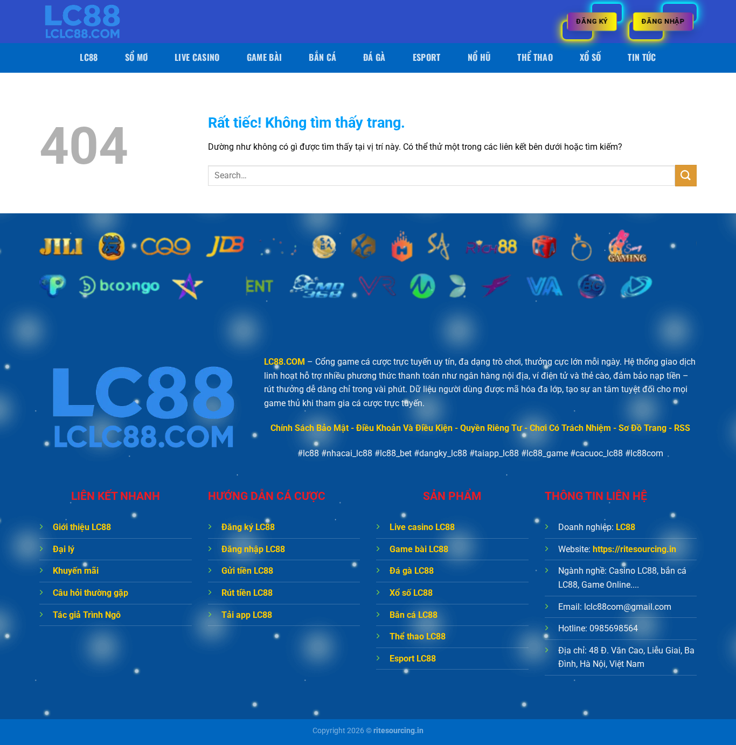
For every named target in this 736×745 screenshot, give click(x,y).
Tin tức (642, 57)
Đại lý (63, 549)
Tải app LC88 (246, 615)
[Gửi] (686, 175)
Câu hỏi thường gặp (90, 593)
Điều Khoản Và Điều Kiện (404, 428)
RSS (682, 428)
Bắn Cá (322, 57)
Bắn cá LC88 (414, 615)
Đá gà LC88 (412, 571)
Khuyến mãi (76, 571)
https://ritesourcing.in (634, 549)
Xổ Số (590, 57)
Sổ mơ (136, 57)
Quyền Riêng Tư (491, 428)
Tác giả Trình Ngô (87, 615)
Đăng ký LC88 (248, 527)
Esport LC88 (413, 658)
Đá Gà (374, 57)
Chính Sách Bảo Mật (309, 428)
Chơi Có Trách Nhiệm (570, 428)
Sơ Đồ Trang (642, 428)
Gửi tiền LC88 (247, 571)
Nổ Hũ (479, 57)
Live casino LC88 (422, 527)
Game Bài (264, 57)
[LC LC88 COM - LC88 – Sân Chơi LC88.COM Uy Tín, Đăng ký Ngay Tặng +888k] (93, 21)
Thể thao (535, 57)
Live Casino (197, 57)
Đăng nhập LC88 (253, 549)
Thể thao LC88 (418, 636)
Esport (427, 57)
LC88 (89, 57)
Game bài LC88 (419, 549)
